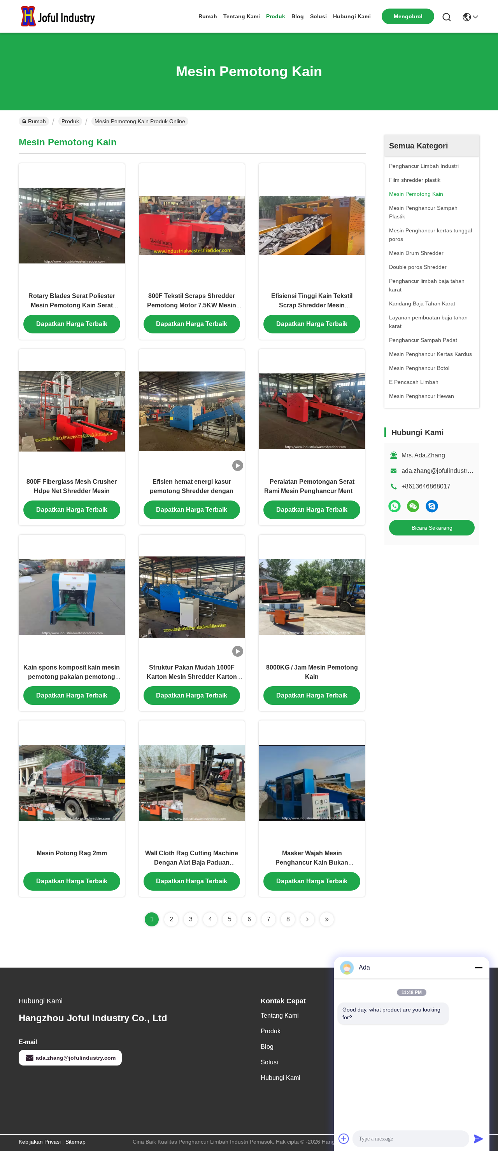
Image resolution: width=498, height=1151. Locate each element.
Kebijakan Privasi (40, 1142)
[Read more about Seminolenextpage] (307, 919)
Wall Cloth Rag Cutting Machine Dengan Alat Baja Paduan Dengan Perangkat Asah (191, 862)
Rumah (207, 16)
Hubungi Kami (352, 16)
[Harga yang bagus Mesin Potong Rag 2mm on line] (72, 782)
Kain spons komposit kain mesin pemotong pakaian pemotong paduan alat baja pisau (71, 676)
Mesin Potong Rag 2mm (72, 853)
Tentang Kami (241, 16)
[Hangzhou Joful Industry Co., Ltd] (61, 16)
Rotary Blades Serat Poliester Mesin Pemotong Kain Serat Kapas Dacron (71, 305)
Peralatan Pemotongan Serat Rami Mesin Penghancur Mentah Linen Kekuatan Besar (312, 491)
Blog (297, 16)
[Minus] (478, 967)
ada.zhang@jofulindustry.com (442, 470)
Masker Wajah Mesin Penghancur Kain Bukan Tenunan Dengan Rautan (312, 862)
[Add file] (343, 1138)
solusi (318, 16)
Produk (275, 16)
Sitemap (75, 1142)
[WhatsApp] (395, 506)
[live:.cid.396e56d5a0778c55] (432, 506)
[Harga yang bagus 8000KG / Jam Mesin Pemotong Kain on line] (312, 596)
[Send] (478, 1138)
